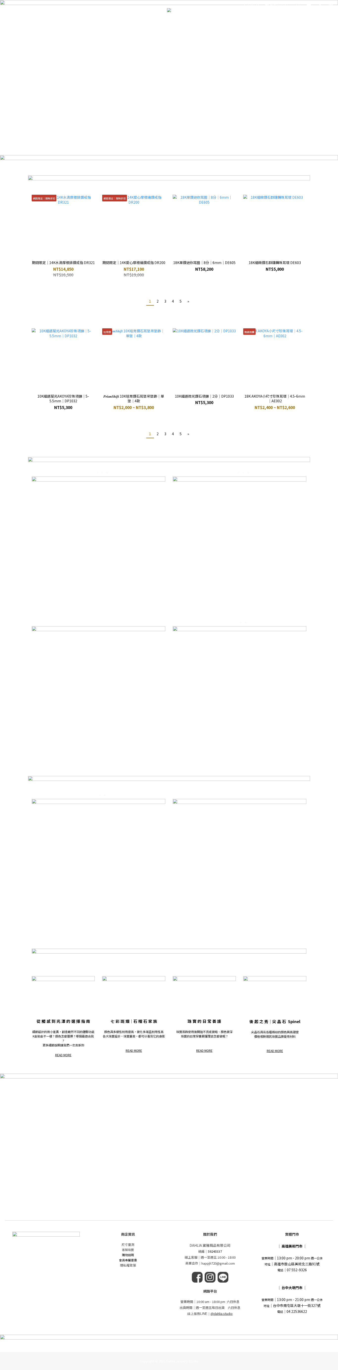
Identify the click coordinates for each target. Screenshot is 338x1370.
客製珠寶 (128, 1250)
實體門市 (261, 22)
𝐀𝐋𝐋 (88, 22)
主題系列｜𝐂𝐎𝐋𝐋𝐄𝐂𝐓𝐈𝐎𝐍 (123, 22)
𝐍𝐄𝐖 (74, 22)
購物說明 (128, 1255)
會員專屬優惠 (128, 1260)
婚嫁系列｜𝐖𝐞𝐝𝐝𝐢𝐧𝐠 (172, 22)
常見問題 (237, 22)
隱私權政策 (128, 1265)
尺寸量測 (127, 1244)
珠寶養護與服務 (211, 22)
